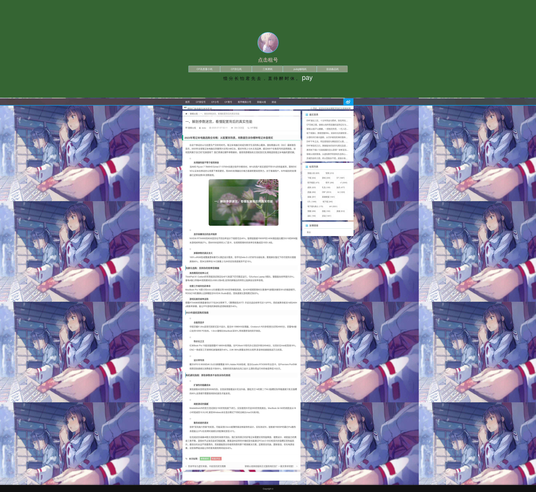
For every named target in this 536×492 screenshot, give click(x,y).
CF (340, 177)
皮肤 (312, 187)
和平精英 (313, 182)
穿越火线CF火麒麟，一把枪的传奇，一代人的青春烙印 (330, 128)
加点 (341, 187)
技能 (326, 211)
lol (341, 192)
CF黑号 (228, 102)
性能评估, (216, 458)
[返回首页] (186, 113)
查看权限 (347, 108)
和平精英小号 (244, 102)
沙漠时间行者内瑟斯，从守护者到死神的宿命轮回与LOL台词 (333, 137)
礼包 (326, 187)
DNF (326, 192)
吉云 (309, 232)
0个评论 (254, 127)
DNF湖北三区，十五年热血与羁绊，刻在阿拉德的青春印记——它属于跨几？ (340, 120)
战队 (312, 215)
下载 (312, 177)
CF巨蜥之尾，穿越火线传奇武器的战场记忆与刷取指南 (330, 124)
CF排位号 (201, 102)
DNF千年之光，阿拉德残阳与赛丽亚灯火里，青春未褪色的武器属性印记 (338, 141)
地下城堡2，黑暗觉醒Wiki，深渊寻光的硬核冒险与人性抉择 (332, 133)
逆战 (274, 102)
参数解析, (205, 458)
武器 (312, 192)
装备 (312, 196)
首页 (187, 102)
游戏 (326, 177)
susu (204, 127)
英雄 (341, 211)
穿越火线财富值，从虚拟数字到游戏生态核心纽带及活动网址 (333, 154)
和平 (330, 182)
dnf (333, 206)
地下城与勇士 (315, 206)
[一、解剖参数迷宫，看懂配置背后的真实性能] (244, 202)
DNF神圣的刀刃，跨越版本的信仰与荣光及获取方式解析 (331, 145)
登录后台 (339, 108)
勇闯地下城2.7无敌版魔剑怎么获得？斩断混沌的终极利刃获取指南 (335, 149)
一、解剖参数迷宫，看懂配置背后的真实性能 (218, 121)
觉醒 (312, 211)
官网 (330, 173)
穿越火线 (261, 102)
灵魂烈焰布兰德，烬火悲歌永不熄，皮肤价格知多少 (329, 158)
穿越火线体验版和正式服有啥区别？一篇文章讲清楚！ (270, 466)
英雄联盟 (328, 196)
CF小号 (215, 102)
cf (343, 182)
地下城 (328, 201)
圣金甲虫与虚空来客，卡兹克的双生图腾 (207, 466)
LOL (312, 201)
